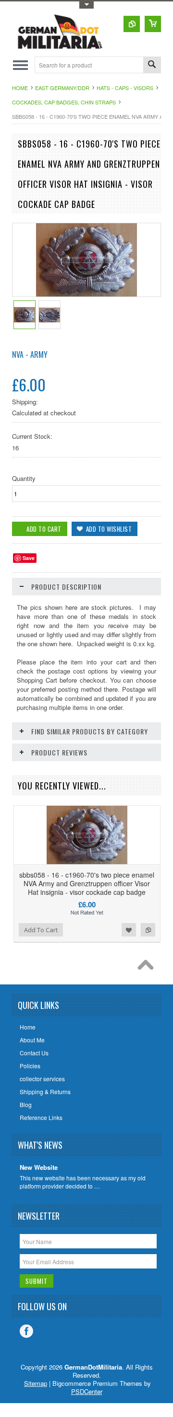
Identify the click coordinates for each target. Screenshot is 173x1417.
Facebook (26, 1331)
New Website (39, 1168)
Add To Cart (41, 930)
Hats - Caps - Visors (125, 87)
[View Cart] (153, 24)
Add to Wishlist (129, 930)
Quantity (24, 478)
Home (20, 87)
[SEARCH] (152, 65)
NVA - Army (30, 354)
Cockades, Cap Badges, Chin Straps (64, 102)
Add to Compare (148, 930)
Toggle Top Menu (86, 5)
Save (29, 557)
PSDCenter (86, 1391)
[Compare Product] (132, 24)
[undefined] (86, 293)
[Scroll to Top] (148, 967)
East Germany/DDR (62, 87)
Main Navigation (20, 65)
